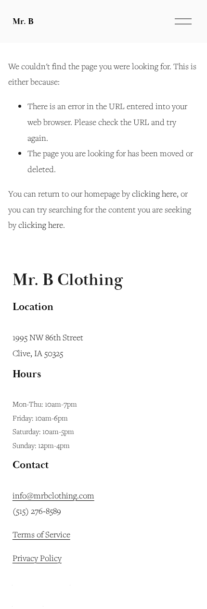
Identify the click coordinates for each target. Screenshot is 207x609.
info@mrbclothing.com (53, 495)
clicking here (154, 193)
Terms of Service (41, 534)
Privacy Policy (37, 557)
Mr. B (23, 21)
